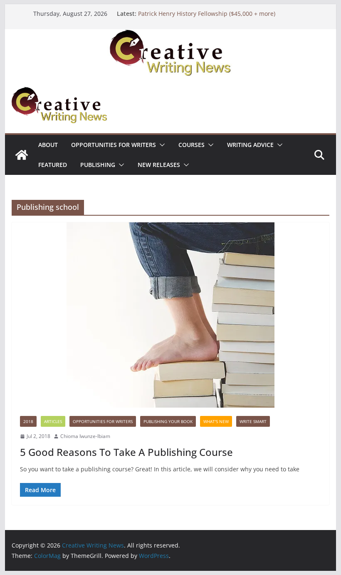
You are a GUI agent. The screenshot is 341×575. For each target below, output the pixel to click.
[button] (160, 145)
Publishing (97, 165)
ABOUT (48, 145)
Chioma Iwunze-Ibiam (85, 436)
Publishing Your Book (168, 421)
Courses (191, 145)
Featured (52, 165)
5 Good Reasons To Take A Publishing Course (126, 452)
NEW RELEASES (159, 165)
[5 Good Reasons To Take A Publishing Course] (170, 315)
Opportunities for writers (113, 145)
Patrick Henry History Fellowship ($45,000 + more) (206, 13)
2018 (28, 421)
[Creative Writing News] (170, 35)
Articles (53, 421)
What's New (216, 421)
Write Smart (253, 421)
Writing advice (250, 145)
